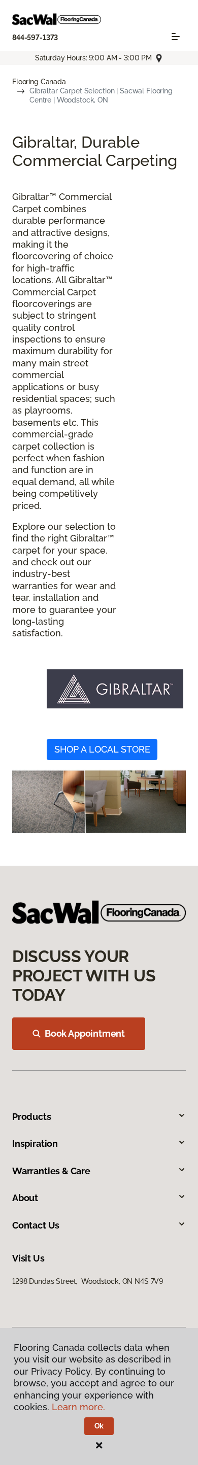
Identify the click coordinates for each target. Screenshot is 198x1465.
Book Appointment (85, 1033)
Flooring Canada (39, 82)
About (25, 1198)
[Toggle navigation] (176, 36)
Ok (99, 1426)
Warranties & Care (51, 1171)
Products (31, 1116)
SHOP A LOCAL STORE (102, 749)
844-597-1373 (35, 37)
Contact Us (35, 1225)
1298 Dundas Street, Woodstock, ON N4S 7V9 (87, 1281)
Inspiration (35, 1143)
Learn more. (78, 1407)
